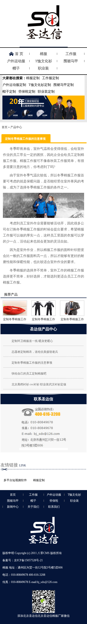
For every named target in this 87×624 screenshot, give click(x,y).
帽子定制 (9, 91)
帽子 (16, 68)
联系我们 (54, 506)
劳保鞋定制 (26, 91)
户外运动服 (16, 61)
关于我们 (33, 506)
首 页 (19, 54)
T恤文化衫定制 (40, 85)
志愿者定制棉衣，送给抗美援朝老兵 (35, 352)
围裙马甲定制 (63, 85)
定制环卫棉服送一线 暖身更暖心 (32, 341)
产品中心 (16, 127)
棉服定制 (33, 78)
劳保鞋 (54, 500)
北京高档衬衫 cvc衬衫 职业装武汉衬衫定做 (39, 384)
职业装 (43, 68)
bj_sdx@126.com (47, 582)
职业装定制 (46, 91)
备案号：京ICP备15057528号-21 (22, 560)
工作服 (70, 54)
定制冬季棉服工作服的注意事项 (32, 362)
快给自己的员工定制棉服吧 (29, 373)
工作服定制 (50, 78)
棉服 (43, 54)
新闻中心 (13, 506)
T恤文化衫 (43, 61)
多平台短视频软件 (15, 480)
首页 (4, 127)
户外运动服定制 (14, 85)
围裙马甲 (71, 61)
